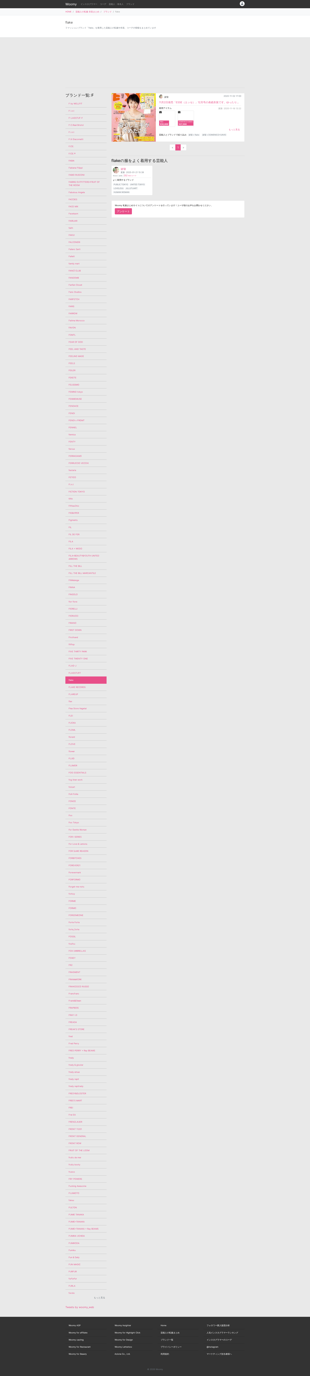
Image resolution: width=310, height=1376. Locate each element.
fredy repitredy (76, 1086)
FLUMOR (73, 765)
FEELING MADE (76, 356)
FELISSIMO (74, 385)
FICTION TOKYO (77, 491)
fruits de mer (75, 1157)
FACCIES (73, 199)
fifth (71, 499)
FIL (70, 527)
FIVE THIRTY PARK (78, 651)
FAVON (72, 327)
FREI (71, 1107)
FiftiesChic (74, 506)
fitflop (72, 644)
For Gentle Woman (78, 830)
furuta (71, 1293)
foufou (72, 944)
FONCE (72, 801)
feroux (72, 449)
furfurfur (73, 1278)
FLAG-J (72, 666)
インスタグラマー (89, 4)
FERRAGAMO (75, 456)
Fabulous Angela (77, 192)
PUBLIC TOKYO (121, 184)
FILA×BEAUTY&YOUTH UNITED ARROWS (84, 557)
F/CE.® (72, 153)
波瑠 (166, 97)
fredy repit (74, 1079)
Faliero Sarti (74, 249)
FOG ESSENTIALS (77, 772)
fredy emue (74, 1072)
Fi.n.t (71, 484)
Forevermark (75, 872)
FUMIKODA (74, 1243)
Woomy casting (76, 1340)
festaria (72, 470)
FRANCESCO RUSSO (79, 986)
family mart (74, 263)
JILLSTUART (131, 188)
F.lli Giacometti (76, 139)
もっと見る (234, 129)
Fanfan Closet (75, 285)
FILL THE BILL (75, 566)
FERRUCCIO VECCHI (78, 463)
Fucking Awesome (77, 1186)
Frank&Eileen (75, 1001)
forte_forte (74, 929)
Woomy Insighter (123, 1325)
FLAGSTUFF (75, 673)
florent (72, 737)
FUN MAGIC (74, 1264)
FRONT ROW (75, 1143)
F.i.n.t (71, 132)
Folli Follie (73, 794)
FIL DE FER (74, 534)
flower (72, 751)
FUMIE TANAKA (76, 1214)
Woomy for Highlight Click (127, 1332)
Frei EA (72, 1115)
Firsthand (73, 637)
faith (71, 228)
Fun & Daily (74, 1257)
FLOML (72, 730)
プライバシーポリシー (171, 1347)
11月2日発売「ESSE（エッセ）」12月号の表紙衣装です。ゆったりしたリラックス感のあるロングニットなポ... (200, 102)
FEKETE (72, 377)
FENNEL (73, 427)
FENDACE (73, 406)
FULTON (73, 1207)
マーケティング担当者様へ (219, 1354)
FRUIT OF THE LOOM (79, 1150)
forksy (72, 894)
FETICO (72, 477)
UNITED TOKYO (137, 184)
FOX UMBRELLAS (77, 951)
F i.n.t (71, 111)
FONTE (72, 808)
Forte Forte (74, 922)
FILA (71, 541)
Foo (70, 815)
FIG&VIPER (74, 513)
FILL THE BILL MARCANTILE (82, 573)
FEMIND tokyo (76, 392)
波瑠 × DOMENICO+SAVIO (214, 135)
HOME (68, 11)
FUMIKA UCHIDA (77, 1236)
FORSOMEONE (76, 915)
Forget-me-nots (76, 887)
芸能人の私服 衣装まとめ (87, 11)
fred (71, 1036)
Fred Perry (74, 1043)
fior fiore (73, 601)
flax (70, 701)
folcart (72, 787)
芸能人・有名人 (116, 4)
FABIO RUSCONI (76, 175)
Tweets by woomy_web (79, 1307)
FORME (72, 901)
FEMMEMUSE (75, 399)
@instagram (212, 1347)
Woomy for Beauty (78, 1354)
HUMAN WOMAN (121, 192)
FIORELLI (73, 609)
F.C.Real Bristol (76, 125)
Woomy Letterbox (123, 1347)
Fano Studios (75, 292)
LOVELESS (119, 188)
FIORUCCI (73, 616)
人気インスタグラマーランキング (222, 1332)
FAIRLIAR (73, 221)
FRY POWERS (75, 1179)
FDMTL (72, 335)
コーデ (103, 4)
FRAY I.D (73, 1015)
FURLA (72, 1286)
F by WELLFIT (75, 103)
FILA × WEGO (75, 548)
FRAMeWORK (75, 979)
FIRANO (72, 623)
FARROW (73, 313)
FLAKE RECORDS (77, 687)
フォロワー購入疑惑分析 (218, 1325)
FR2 (70, 965)
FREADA (73, 1022)
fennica (72, 434)
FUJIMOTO (74, 1193)
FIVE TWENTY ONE (78, 658)
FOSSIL (72, 936)
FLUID (71, 758)
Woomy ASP (75, 1325)
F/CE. (71, 146)
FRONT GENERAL (77, 1136)
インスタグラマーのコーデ (219, 1340)
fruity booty (74, 1164)
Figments (73, 520)
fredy (71, 1058)
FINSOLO (73, 594)
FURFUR (73, 1271)
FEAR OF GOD (76, 342)
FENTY (72, 441)
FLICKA (72, 723)
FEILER (72, 370)
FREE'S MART (75, 1100)
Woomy (71, 4)
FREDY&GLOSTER (77, 1093)
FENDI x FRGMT (76, 420)
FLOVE (72, 744)
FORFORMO (74, 879)
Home (163, 1325)
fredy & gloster (76, 1065)
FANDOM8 (74, 278)
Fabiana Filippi (76, 168)
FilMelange (74, 580)
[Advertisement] (155, 62)
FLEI (71, 716)
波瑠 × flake (194, 135)
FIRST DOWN (75, 630)
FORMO (72, 908)
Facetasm (73, 213)
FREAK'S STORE (76, 1029)
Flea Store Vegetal (78, 708)
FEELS (72, 363)
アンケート (123, 211)
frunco (72, 1172)
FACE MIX (73, 206)
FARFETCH (74, 299)
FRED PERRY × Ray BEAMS (82, 1050)
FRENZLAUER (75, 1122)
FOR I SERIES (75, 837)
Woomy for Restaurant (80, 1347)
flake (71, 680)
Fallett (72, 256)
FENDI (72, 413)
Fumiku (72, 1250)
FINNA (72, 587)
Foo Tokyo (74, 822)
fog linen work (76, 780)
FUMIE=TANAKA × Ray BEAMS (83, 1229)
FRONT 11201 (75, 1129)
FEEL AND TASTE (77, 349)
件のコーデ (130, 176)
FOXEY (72, 958)
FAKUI (71, 235)
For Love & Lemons (78, 844)
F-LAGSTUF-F (76, 118)
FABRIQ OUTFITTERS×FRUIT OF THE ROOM (84, 183)
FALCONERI (74, 242)
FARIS (71, 306)
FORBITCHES (75, 858)
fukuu (71, 1200)
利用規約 (165, 1354)
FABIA (71, 161)
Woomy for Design (124, 1340)
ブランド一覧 (167, 1340)
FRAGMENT (74, 972)
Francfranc (74, 993)
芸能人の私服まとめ (170, 1332)
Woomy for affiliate (78, 1332)
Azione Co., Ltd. (122, 1354)
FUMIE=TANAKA (77, 1222)
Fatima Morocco (77, 320)
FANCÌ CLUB (75, 271)
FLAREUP (73, 694)
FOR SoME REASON (78, 851)
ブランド (130, 4)
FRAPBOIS (74, 1008)
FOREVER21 (74, 865)
